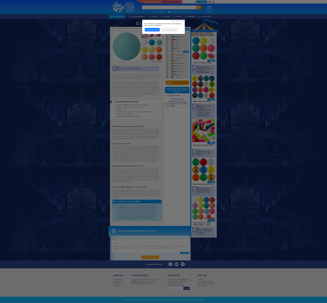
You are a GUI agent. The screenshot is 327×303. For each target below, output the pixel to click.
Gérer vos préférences (169, 30)
